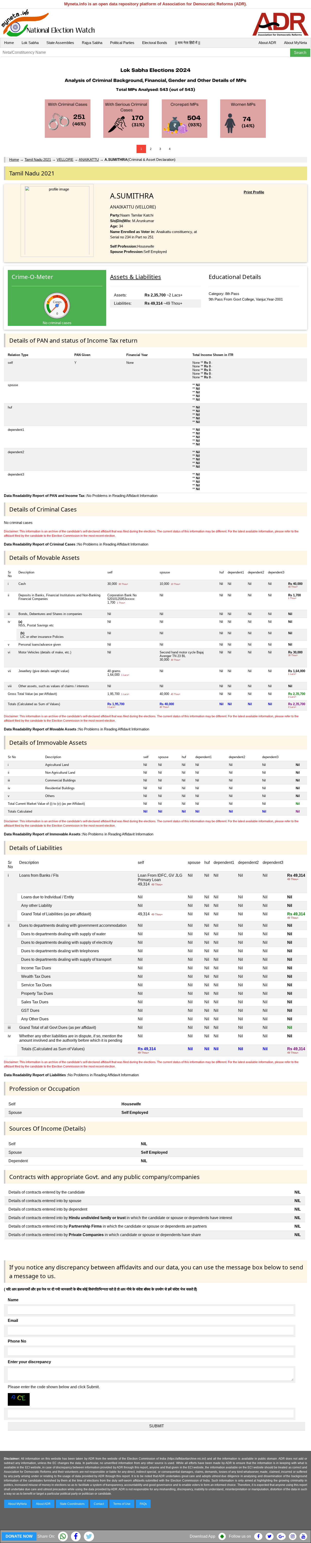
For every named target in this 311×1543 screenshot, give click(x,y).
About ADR (267, 43)
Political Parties (122, 43)
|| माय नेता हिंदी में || (187, 43)
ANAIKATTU (89, 159)
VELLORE (65, 159)
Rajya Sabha (92, 43)
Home (9, 43)
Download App (202, 1536)
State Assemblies (60, 43)
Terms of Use (121, 1504)
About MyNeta (295, 43)
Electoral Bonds (154, 43)
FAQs (143, 1504)
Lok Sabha (30, 43)
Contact (99, 1504)
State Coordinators (72, 1504)
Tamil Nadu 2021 (38, 159)
